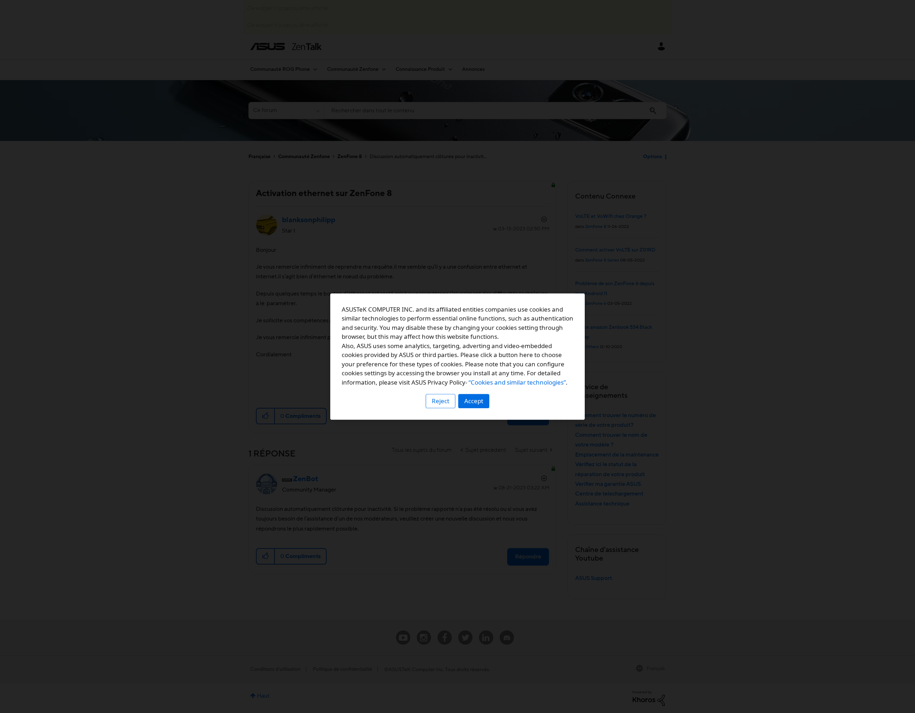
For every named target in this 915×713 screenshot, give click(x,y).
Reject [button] (440, 401)
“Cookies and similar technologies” (517, 382)
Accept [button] (473, 401)
